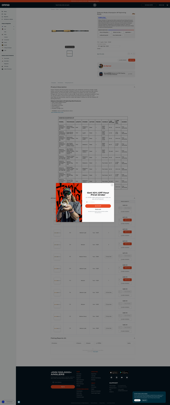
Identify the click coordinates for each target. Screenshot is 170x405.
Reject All (144, 400)
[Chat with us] (18, 402)
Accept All (137, 400)
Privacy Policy (153, 397)
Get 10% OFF (98, 206)
